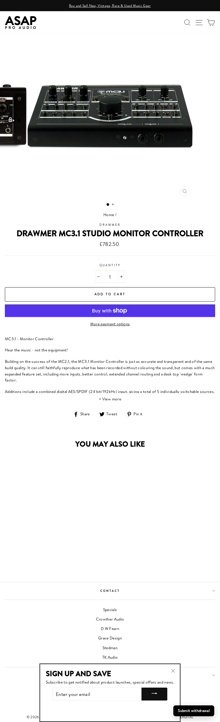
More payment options (110, 323)
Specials (110, 609)
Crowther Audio (110, 619)
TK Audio (110, 657)
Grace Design (110, 638)
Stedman (110, 647)
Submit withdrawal (194, 710)
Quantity (109, 265)
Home (108, 214)
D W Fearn (110, 628)
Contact (110, 591)
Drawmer (110, 225)
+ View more (110, 399)
